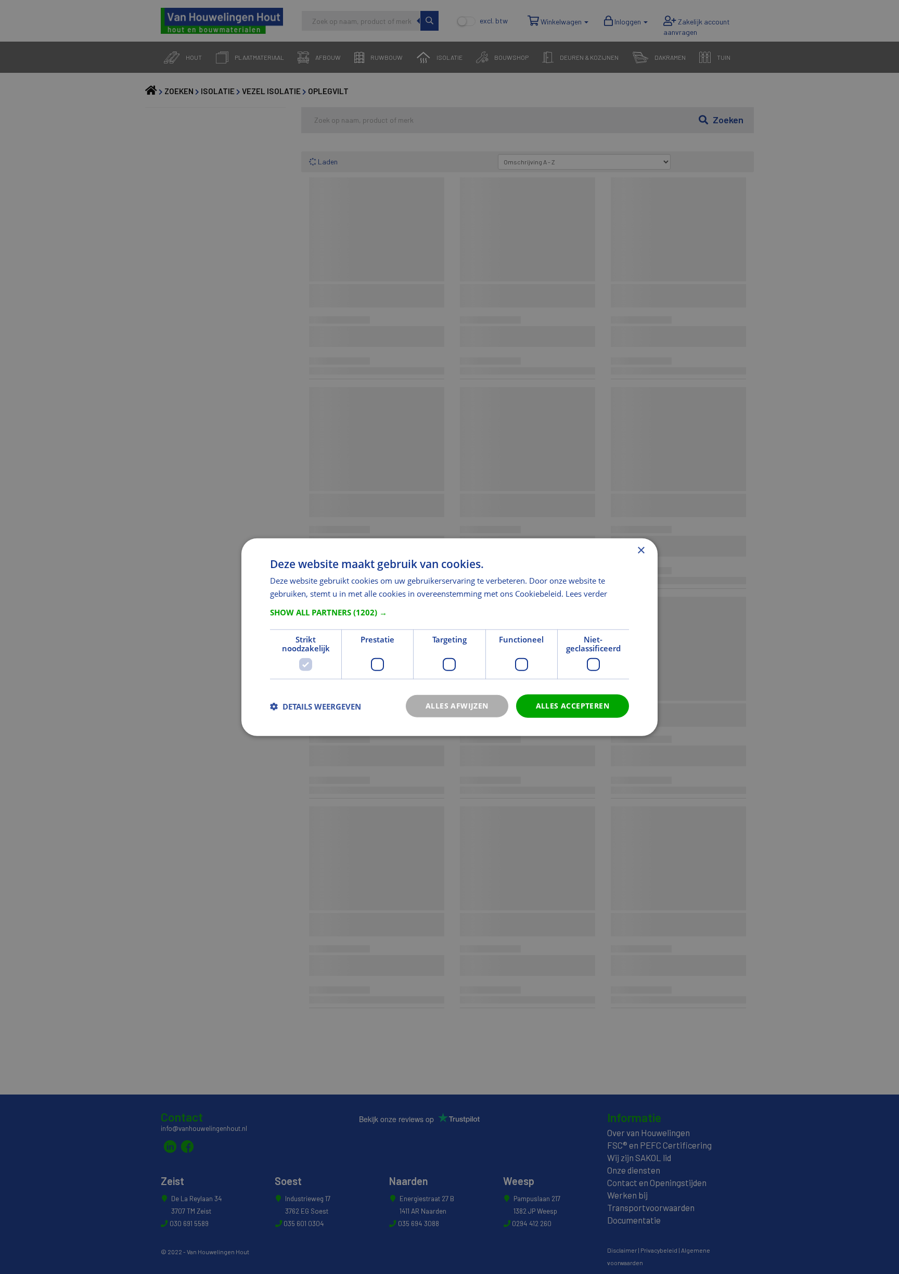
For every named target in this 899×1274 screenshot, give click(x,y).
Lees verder (586, 593)
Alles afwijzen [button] (457, 706)
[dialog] (449, 637)
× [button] (641, 550)
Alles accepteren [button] (572, 706)
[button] (449, 612)
